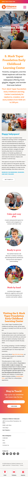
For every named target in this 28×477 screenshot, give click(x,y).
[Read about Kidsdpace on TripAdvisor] (18, 453)
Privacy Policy (15, 465)
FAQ (3, 440)
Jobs (3, 443)
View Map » (5, 427)
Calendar (5, 438)
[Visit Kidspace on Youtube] (11, 453)
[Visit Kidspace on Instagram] (3, 453)
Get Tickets (8, 179)
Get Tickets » (6, 430)
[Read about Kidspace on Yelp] (14, 453)
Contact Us (5, 445)
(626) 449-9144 (6, 425)
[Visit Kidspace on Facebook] (7, 453)
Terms (21, 465)
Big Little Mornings (17, 354)
